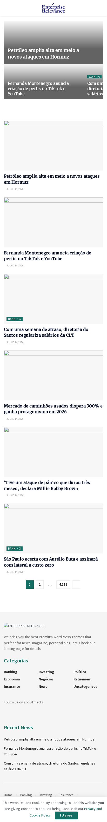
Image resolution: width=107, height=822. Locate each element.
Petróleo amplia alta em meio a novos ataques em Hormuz (49, 739)
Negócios (46, 679)
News (43, 686)
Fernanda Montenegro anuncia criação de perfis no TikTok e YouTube (38, 88)
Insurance (12, 686)
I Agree (66, 815)
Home (8, 795)
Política (79, 671)
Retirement (82, 679)
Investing (46, 671)
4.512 (63, 584)
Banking (94, 76)
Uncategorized (85, 686)
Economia (12, 679)
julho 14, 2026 (15, 189)
